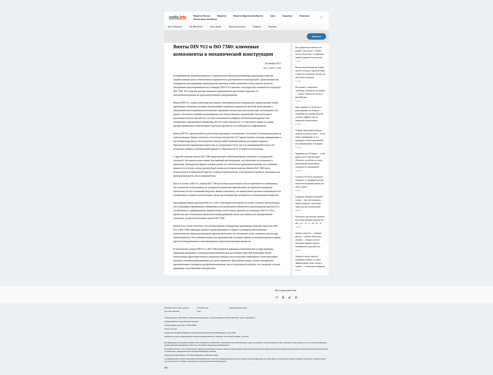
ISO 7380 (219, 202)
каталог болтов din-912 (226, 137)
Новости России (201, 16)
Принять (316, 36)
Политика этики (202, 308)
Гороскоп (287, 16)
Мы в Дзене (215, 26)
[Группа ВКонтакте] (276, 297)
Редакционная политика (238, 308)
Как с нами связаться (171, 311)
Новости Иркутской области (248, 16)
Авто (272, 16)
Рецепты (272, 26)
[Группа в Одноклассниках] (283, 297)
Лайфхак (257, 26)
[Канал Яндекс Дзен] (296, 297)
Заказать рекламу (237, 26)
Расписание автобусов (205, 19)
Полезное (305, 16)
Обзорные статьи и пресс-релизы (176, 308)
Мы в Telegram (175, 26)
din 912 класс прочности (227, 121)
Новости (221, 16)
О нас (199, 311)
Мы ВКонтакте (196, 26)
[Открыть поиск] (321, 17)
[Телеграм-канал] (289, 297)
